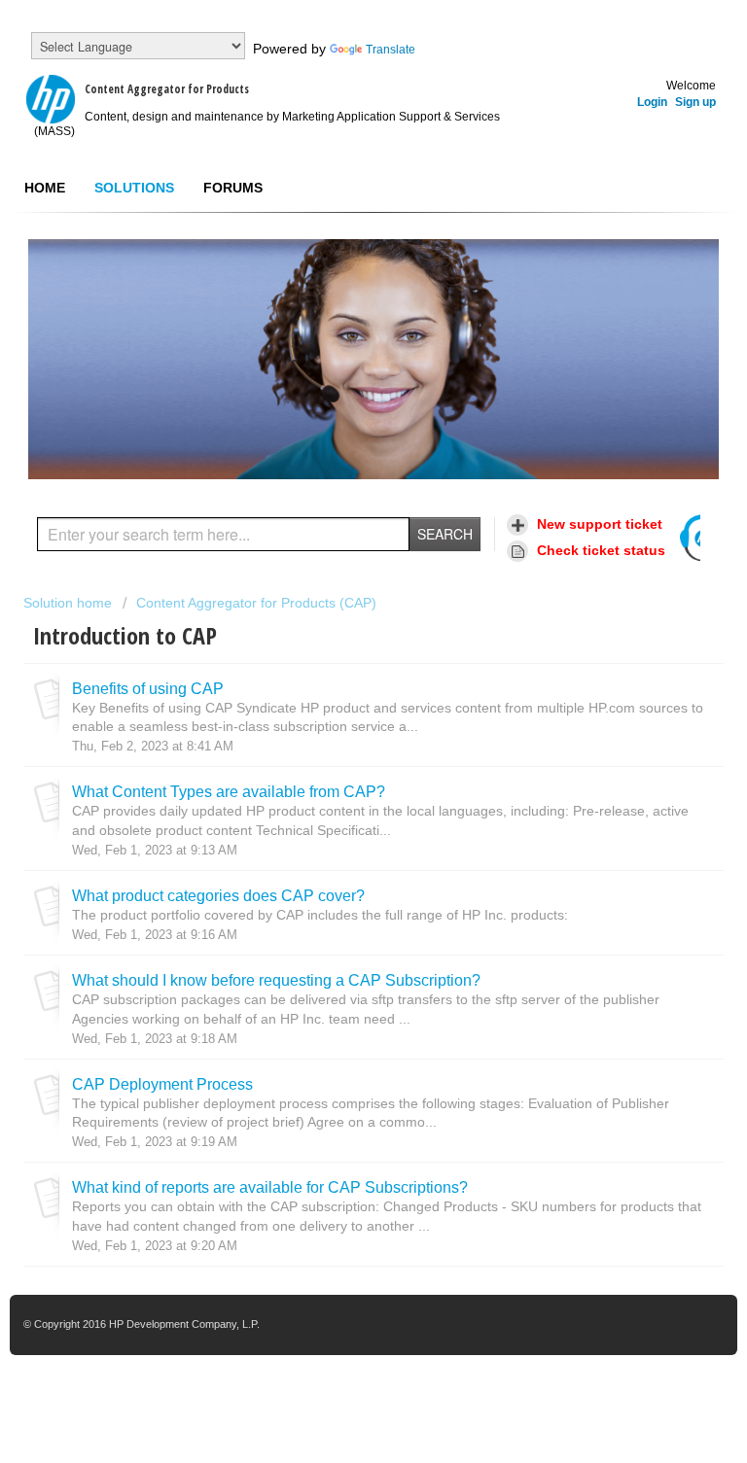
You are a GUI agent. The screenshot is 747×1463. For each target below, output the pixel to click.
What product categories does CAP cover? (218, 895)
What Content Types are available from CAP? (228, 791)
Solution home (69, 602)
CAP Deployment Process (162, 1084)
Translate (390, 49)
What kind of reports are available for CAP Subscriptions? (270, 1187)
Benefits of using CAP (148, 688)
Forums (233, 187)
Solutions (134, 187)
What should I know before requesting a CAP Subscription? (276, 980)
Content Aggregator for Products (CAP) (256, 602)
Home (44, 187)
